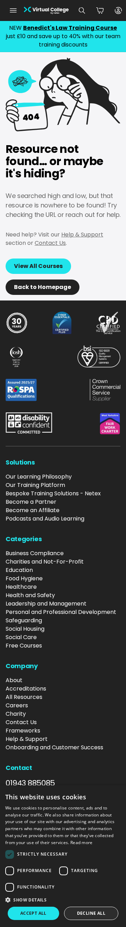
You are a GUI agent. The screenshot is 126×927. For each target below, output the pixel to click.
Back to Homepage (42, 287)
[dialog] (63, 856)
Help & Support (82, 235)
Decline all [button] (91, 913)
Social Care (21, 637)
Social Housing (25, 629)
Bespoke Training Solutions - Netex (53, 493)
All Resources (24, 697)
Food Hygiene (24, 578)
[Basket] (100, 10)
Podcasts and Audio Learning (45, 519)
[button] (63, 900)
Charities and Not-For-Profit (45, 562)
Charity (16, 714)
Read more (81, 842)
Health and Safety (30, 595)
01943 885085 (30, 783)
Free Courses (24, 646)
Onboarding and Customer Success (54, 747)
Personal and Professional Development (61, 612)
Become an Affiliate (32, 510)
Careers (17, 705)
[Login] (118, 10)
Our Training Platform (35, 485)
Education (19, 570)
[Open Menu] (13, 10)
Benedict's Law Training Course (70, 28)
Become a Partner (31, 502)
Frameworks (23, 731)
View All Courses (38, 266)
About (14, 680)
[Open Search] (82, 10)
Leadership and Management (46, 604)
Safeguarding (24, 620)
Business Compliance (35, 553)
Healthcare (21, 587)
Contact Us (50, 243)
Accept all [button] (33, 913)
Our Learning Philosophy (39, 477)
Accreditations (26, 689)
